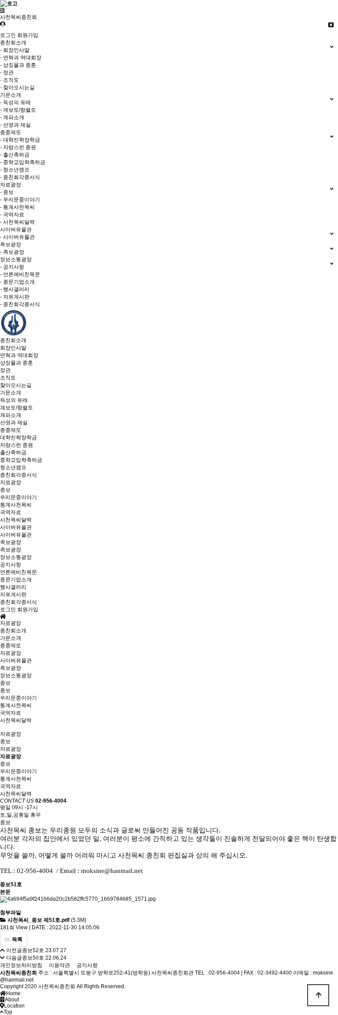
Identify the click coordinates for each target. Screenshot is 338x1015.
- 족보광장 (12, 252)
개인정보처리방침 (21, 965)
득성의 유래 (14, 400)
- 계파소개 (12, 117)
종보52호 (33, 950)
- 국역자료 (12, 215)
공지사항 (10, 565)
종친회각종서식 (18, 475)
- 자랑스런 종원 (18, 147)
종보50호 (33, 958)
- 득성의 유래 (15, 102)
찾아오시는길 (16, 385)
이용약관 (59, 965)
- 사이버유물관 (17, 237)
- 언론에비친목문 (20, 274)
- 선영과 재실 (15, 125)
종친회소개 (13, 340)
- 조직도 (9, 80)
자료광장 (10, 482)
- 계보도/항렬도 (18, 110)
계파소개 (10, 415)
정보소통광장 (16, 557)
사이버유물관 (16, 527)
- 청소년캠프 (14, 170)
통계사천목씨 (16, 505)
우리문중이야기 (18, 497)
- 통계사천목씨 (17, 207)
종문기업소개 (16, 580)
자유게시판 (13, 594)
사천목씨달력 (16, 520)
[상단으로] (318, 995)
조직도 (8, 378)
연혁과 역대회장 (19, 355)
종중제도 (10, 430)
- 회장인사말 (14, 50)
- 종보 (7, 192)
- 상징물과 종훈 (18, 65)
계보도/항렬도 (16, 408)
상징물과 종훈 (16, 363)
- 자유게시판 (14, 297)
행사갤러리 (13, 587)
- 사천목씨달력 (17, 222)
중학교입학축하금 (21, 460)
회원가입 (27, 35)
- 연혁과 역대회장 (20, 58)
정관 (5, 370)
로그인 (8, 35)
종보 (5, 490)
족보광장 (10, 542)
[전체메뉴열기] (2, 10)
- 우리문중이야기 (20, 200)
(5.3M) (46, 920)
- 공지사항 (12, 267)
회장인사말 (13, 348)
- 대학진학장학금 (20, 140)
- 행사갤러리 (14, 289)
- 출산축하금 (14, 155)
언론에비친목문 (18, 572)
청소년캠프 (13, 467)
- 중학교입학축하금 (22, 162)
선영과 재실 (14, 423)
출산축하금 (13, 452)
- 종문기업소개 (17, 282)
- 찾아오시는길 (17, 87)
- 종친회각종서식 (20, 177)
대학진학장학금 (18, 437)
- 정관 (7, 72)
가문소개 (10, 393)
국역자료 (10, 512)
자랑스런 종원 (16, 445)
